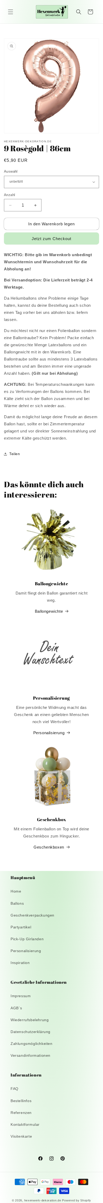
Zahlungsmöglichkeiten (32, 1043)
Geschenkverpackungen (32, 915)
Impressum (21, 996)
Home (16, 891)
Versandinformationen (30, 1055)
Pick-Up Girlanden (27, 939)
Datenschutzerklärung (30, 1032)
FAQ (14, 1089)
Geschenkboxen (49, 847)
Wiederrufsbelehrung (30, 1020)
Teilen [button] (14, 454)
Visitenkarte (21, 1136)
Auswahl (11, 171)
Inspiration (20, 963)
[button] (10, 12)
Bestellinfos (21, 1101)
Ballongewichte (49, 611)
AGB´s (16, 1008)
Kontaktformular (25, 1124)
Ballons (17, 903)
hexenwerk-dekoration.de (42, 1200)
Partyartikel (21, 927)
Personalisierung (49, 732)
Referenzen (21, 1113)
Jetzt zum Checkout (51, 238)
